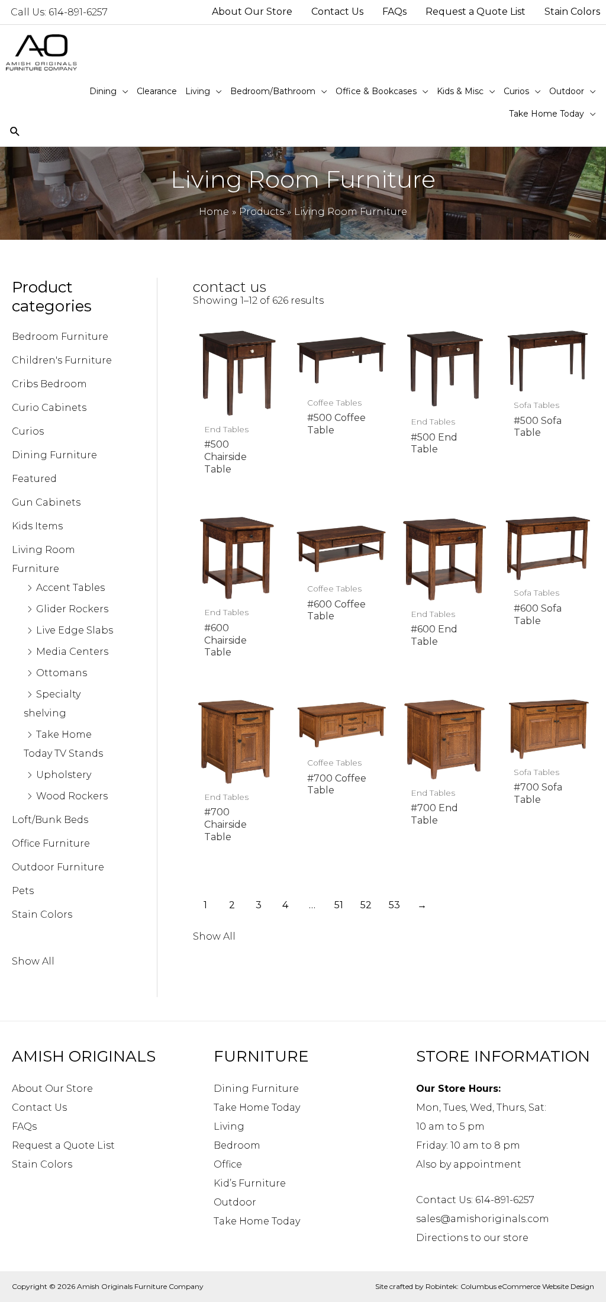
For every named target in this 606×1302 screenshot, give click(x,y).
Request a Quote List (63, 1145)
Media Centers (72, 651)
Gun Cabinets (46, 502)
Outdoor (235, 1202)
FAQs (24, 1126)
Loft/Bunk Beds (50, 819)
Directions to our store (472, 1237)
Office (228, 1164)
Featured (34, 478)
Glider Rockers (72, 609)
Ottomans (61, 673)
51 (338, 905)
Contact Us (39, 1107)
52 (366, 905)
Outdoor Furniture (58, 867)
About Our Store (52, 1088)
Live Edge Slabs (74, 630)
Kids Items (37, 526)
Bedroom (237, 1145)
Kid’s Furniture (250, 1183)
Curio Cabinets (49, 407)
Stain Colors (42, 914)
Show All (33, 961)
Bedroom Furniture (60, 336)
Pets (23, 890)
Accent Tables (70, 587)
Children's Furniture (62, 360)
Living (229, 1126)
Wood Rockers (72, 796)
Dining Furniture (54, 455)
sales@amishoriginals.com (482, 1218)
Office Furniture (51, 843)
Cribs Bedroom (49, 384)
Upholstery (63, 774)
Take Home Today (257, 1107)
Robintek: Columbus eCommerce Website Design (510, 1286)
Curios (28, 431)
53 (394, 905)
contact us (229, 286)
